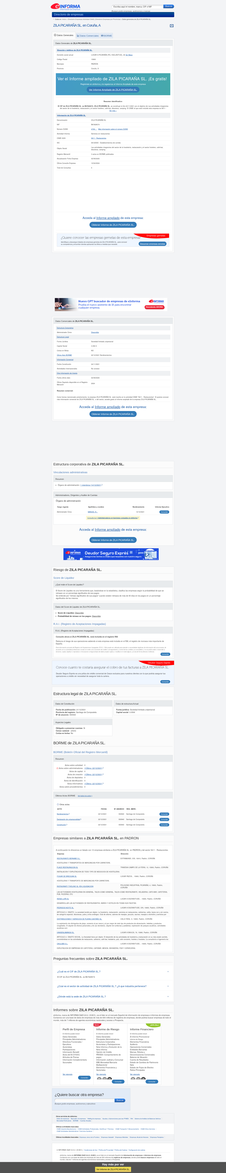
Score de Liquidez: (66, 613)
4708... (94, 129)
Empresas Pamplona (156, 1137)
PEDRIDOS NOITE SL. (65, 908)
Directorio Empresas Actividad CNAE (81, 19)
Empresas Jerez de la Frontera (89, 1137)
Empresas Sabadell (107, 1137)
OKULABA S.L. (62, 944)
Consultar (165, 654)
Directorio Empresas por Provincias (107, 19)
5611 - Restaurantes (98, 138)
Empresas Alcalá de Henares (139, 1137)
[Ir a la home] (65, 5)
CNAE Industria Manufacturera (66, 1129)
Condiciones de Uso (90, 1150)
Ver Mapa (129, 55)
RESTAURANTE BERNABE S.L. (68, 858)
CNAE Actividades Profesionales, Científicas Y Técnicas (96, 1129)
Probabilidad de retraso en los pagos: (75, 616)
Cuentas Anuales (85, 1121)
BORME (75, 1121)
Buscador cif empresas (78, 1118)
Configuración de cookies (137, 1150)
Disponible (95, 332)
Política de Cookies (121, 1150)
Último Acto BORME (64, 355)
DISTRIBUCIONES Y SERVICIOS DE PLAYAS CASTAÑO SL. (79, 919)
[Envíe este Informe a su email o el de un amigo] (172, 25)
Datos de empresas (63, 1118)
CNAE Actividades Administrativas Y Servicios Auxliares (74, 1131)
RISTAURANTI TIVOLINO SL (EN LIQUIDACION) (75, 886)
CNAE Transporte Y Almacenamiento (127, 1129)
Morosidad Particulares (64, 1121)
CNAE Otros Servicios (148, 1129)
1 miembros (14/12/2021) (90, 485)
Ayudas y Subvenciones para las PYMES (116, 1118)
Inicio (64, 19)
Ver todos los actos (84, 796)
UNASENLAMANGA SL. (65, 932)
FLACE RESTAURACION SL (67, 867)
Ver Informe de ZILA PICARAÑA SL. (113, 1169)
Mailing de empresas (94, 1118)
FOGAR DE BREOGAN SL (67, 876)
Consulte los (112, 518)
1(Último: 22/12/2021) (93, 768)
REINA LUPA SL (63, 899)
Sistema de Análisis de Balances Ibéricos (148, 1118)
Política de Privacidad (106, 1150)
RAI (132, 1118)
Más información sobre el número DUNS (113, 129)
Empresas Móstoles (121, 1137)
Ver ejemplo (67, 1074)
